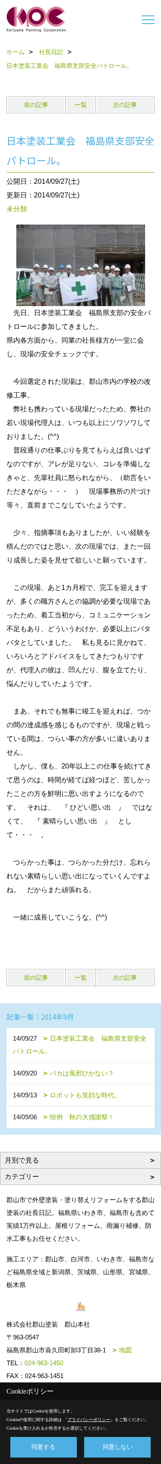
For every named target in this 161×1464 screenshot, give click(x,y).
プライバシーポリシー (88, 1419)
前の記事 (36, 104)
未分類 (16, 209)
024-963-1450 (43, 1363)
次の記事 (125, 104)
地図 (125, 1350)
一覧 (81, 104)
